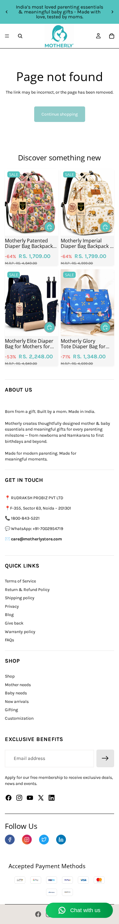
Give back (14, 623)
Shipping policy (19, 597)
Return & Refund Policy (27, 589)
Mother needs (18, 684)
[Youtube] (30, 797)
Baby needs (16, 693)
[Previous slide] (6, 12)
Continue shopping (59, 114)
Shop (10, 676)
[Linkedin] (51, 797)
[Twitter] (41, 797)
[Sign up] (105, 758)
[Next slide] (112, 12)
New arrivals (17, 701)
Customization (19, 718)
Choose (54, 226)
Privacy (12, 606)
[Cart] (111, 36)
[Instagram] (19, 797)
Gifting (11, 709)
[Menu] (7, 36)
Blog (9, 614)
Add (110, 226)
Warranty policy (20, 631)
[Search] (20, 36)
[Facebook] (8, 797)
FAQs (9, 640)
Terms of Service (20, 581)
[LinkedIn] (61, 839)
